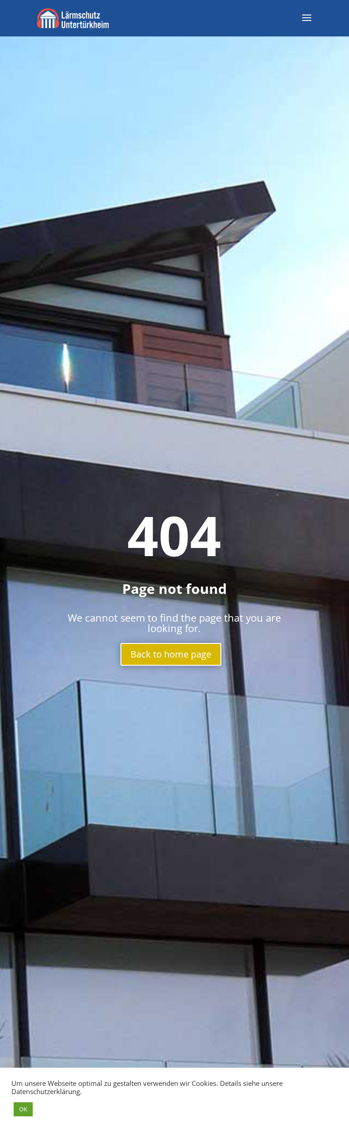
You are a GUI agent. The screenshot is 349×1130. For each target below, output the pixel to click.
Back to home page (170, 654)
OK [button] (23, 1109)
